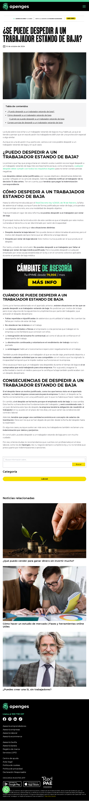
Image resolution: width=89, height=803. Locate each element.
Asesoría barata (10, 746)
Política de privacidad (13, 769)
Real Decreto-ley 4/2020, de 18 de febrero (56, 203)
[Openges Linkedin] (15, 719)
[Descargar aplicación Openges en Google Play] (12, 784)
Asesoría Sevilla (10, 742)
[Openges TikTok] (20, 719)
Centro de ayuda (10, 758)
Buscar (78, 464)
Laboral (44, 479)
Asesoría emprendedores (14, 726)
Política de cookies (11, 765)
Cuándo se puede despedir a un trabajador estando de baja (36, 119)
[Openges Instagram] (10, 719)
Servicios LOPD (10, 753)
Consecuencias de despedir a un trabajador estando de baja (35, 123)
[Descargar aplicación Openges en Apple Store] (31, 784)
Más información (50, 796)
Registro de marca (11, 749)
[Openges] (16, 6)
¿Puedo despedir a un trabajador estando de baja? (31, 112)
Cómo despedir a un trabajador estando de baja (29, 115)
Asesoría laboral (10, 733)
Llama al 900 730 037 (13, 714)
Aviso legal (8, 762)
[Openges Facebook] (4, 719)
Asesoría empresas (11, 730)
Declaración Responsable (14, 772)
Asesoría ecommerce (12, 736)
